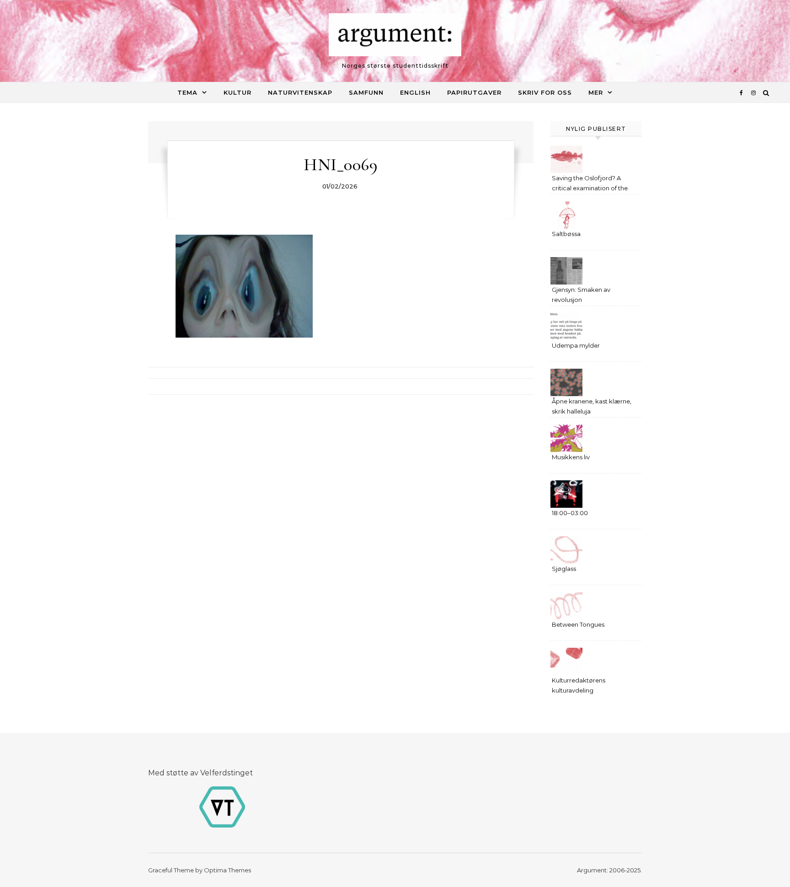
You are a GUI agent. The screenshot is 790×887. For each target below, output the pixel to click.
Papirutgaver (474, 92)
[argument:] (395, 37)
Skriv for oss (545, 92)
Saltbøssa (566, 233)
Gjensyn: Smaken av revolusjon (581, 294)
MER (595, 92)
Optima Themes (227, 870)
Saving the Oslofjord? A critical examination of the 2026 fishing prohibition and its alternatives (592, 184)
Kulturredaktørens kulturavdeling (578, 685)
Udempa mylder (576, 345)
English (415, 92)
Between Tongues (578, 624)
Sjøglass (564, 568)
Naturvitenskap (300, 92)
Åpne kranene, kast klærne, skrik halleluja (591, 406)
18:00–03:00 (570, 512)
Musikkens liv (571, 457)
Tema (187, 92)
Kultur (237, 92)
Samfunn (366, 92)
